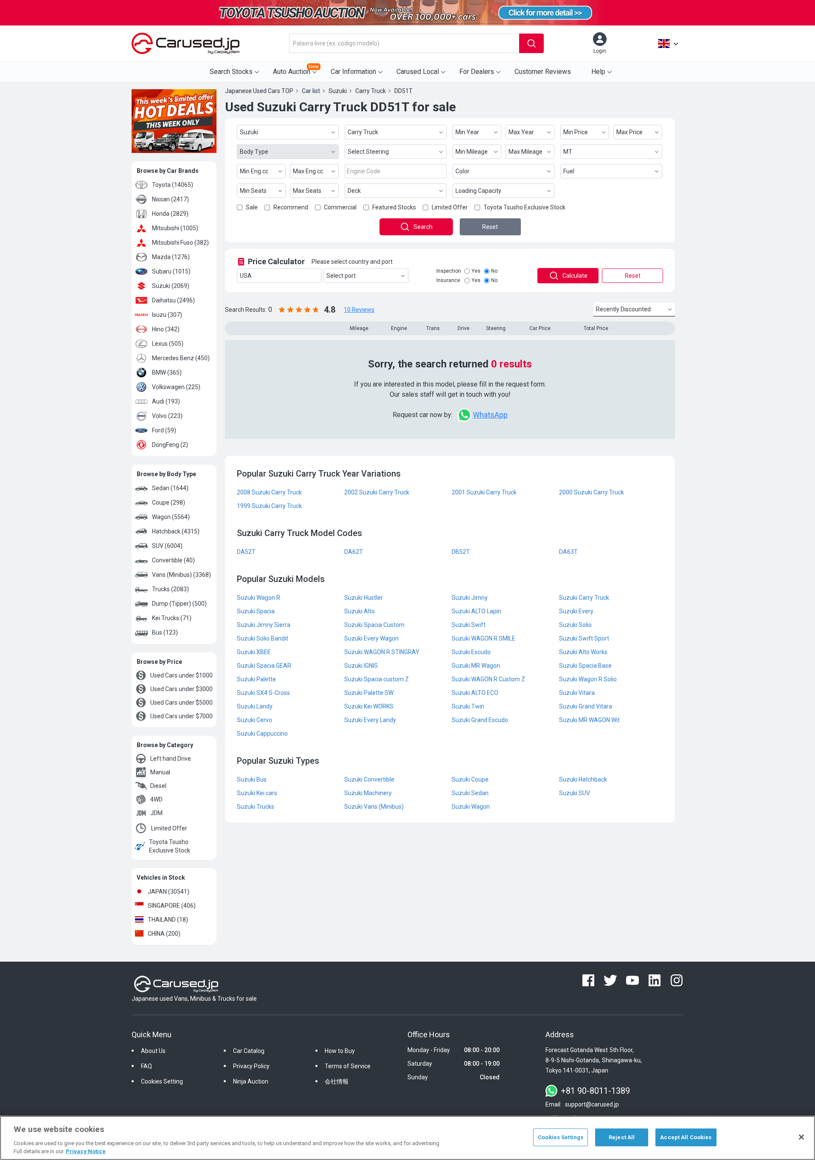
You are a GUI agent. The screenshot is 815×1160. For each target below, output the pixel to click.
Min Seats (253, 190)
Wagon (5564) (171, 517)
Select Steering (368, 151)
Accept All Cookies (685, 1137)
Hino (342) (166, 329)
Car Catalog (248, 1050)
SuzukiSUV (574, 793)
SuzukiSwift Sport (584, 638)
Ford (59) (164, 430)
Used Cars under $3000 (181, 689)
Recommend (290, 207)
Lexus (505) (167, 343)
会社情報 (336, 1081)
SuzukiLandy (255, 706)
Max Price (629, 132)
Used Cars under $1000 (181, 675)
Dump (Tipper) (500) (179, 603)
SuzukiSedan (470, 793)
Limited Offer (169, 828)
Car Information (353, 72)
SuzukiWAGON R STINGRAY (381, 652)
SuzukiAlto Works (583, 652)
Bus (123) (165, 632)
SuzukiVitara (577, 692)
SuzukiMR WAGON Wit (589, 720)
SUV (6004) (167, 545)
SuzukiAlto (359, 611)
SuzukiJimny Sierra (263, 624)
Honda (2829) (170, 213)
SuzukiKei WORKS (368, 706)
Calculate (574, 275)
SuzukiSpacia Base (585, 665)
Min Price (575, 132)
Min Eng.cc (254, 171)
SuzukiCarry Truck (584, 597)
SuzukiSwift (469, 624)
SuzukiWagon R (258, 597)
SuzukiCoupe (470, 779)
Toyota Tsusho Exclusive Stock (169, 846)
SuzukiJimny (470, 597)
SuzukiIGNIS (361, 665)
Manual (160, 772)
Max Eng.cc (308, 171)
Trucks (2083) (170, 589)
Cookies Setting (162, 1081)
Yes (476, 271)
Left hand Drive (170, 758)
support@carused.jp (592, 1104)
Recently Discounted (623, 309)
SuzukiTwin (468, 706)
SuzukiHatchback (583, 779)
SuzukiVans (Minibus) (374, 806)
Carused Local (417, 72)
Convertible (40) (173, 560)
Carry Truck (363, 132)
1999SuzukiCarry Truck (269, 505)
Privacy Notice (86, 1151)
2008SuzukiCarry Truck (269, 492)
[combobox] (404, 43)
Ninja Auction (250, 1081)
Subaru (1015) (171, 271)
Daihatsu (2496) (173, 300)
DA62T (353, 551)
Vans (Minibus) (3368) (181, 574)
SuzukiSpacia (256, 611)
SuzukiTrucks (255, 806)
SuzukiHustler (363, 597)
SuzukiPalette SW (368, 692)
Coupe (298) (168, 502)
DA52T (246, 551)
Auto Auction (296, 70)
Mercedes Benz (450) (181, 358)
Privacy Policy (251, 1066)
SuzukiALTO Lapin (476, 611)
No (494, 271)
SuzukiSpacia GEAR (264, 665)
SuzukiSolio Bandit (262, 638)
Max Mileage (525, 151)
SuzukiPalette (256, 679)
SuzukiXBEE (254, 652)
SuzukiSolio (575, 624)
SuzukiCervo (254, 720)
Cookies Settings (560, 1137)
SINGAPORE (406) (172, 905)
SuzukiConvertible (369, 779)
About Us (153, 1050)
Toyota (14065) (172, 184)
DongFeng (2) (170, 444)
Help (598, 72)
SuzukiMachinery (368, 793)
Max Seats (307, 190)
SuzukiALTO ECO (475, 692)
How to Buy (340, 1050)
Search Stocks (231, 72)
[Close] (801, 1137)
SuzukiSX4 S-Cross (263, 692)
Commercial (340, 207)
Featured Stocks (394, 207)
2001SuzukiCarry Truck (484, 492)
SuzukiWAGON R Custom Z (488, 679)
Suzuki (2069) (170, 285)
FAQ (146, 1066)
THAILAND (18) (168, 919)
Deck (354, 190)
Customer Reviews (542, 72)
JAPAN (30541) (168, 891)
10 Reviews (359, 309)
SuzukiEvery (576, 611)
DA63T (568, 551)
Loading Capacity (478, 190)
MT (567, 151)
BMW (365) (167, 372)
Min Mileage (471, 151)
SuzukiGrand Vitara (585, 706)
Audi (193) (166, 401)
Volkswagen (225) (176, 387)
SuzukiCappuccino (262, 733)
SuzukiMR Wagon (476, 665)
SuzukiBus (252, 779)
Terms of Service (348, 1066)
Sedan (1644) (170, 488)
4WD (156, 799)
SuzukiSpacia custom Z (376, 679)
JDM (156, 813)
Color (462, 171)
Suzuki (249, 132)
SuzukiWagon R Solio (588, 679)
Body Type (254, 151)
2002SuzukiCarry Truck (376, 492)
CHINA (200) (164, 933)
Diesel (158, 785)
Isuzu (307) (167, 314)
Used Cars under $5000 (181, 702)
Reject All (622, 1137)
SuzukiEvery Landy (370, 720)
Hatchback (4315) (176, 531)
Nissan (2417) (170, 199)
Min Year (467, 132)
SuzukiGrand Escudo (480, 720)
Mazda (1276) (171, 257)
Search (423, 226)
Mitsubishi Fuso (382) (180, 242)
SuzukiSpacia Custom (374, 624)
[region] (407, 1138)
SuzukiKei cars (257, 793)
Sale (252, 207)
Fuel (568, 171)
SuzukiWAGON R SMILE (483, 638)
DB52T (461, 551)
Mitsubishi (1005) (175, 228)
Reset (490, 226)
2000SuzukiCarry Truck (591, 492)
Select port (341, 275)
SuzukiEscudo (471, 652)
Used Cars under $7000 (181, 716)
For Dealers (476, 72)
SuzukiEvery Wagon (371, 638)
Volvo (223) (167, 415)
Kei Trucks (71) (171, 618)
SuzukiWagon (471, 806)
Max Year (521, 132)
